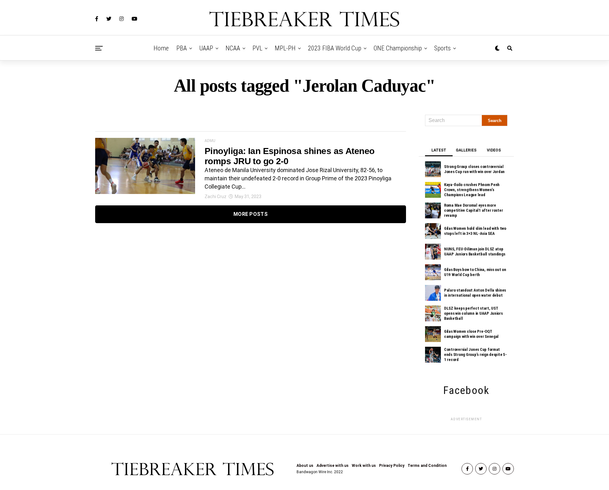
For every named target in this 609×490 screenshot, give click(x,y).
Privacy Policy (391, 465)
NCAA (233, 48)
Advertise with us (333, 465)
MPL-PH (285, 48)
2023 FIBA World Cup (334, 48)
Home (161, 48)
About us (305, 465)
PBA (181, 48)
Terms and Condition (427, 465)
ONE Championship (398, 48)
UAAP (206, 48)
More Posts (250, 214)
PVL (257, 48)
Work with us (364, 465)
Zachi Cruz (215, 196)
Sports (442, 48)
